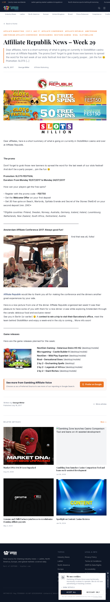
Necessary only (93, 592)
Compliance (97, 14)
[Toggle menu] (104, 8)
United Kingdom (58, 14)
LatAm (22, 14)
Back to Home (11, 24)
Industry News (10, 14)
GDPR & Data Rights (93, 565)
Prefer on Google (93, 384)
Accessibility (90, 569)
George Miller (23, 67)
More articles (101, 404)
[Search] (99, 8)
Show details (69, 587)
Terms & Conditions (93, 561)
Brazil (70, 14)
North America (33, 14)
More (102, 422)
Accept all (71, 592)
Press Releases (82, 14)
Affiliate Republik (12, 294)
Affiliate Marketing (41, 67)
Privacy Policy (91, 557)
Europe (46, 14)
